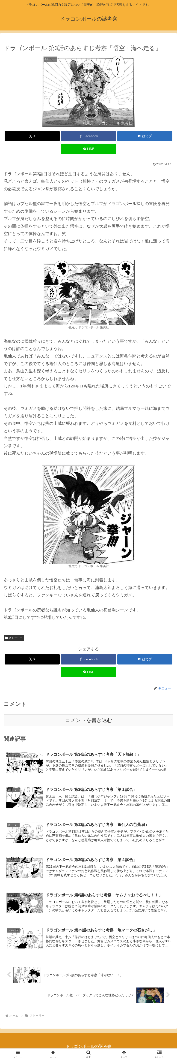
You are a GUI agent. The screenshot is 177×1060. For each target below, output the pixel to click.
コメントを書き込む (88, 720)
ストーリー (16, 638)
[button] (163, 765)
